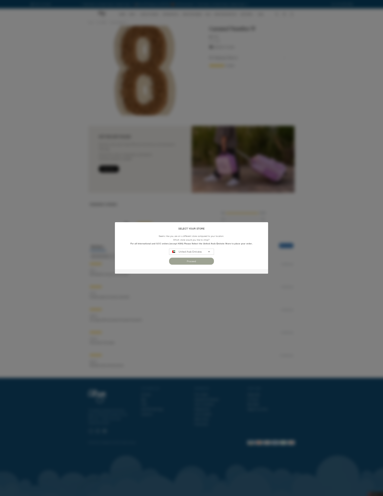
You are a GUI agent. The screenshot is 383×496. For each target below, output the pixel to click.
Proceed (191, 261)
